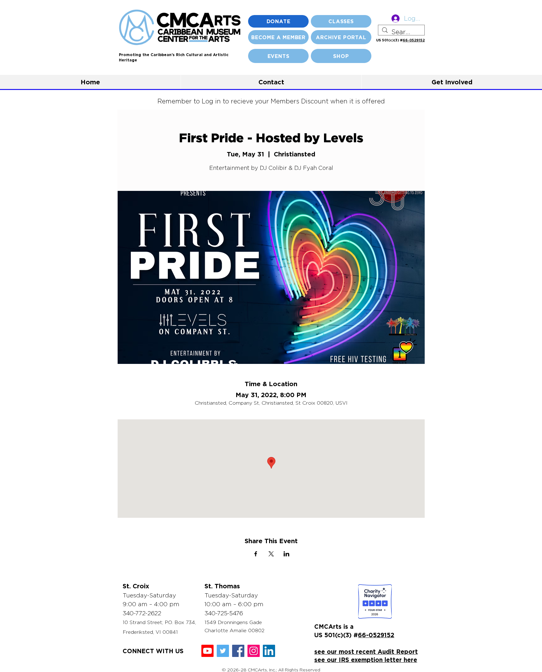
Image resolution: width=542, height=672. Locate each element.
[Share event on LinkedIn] (287, 553)
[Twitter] (223, 651)
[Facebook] (238, 651)
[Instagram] (253, 651)
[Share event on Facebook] (256, 553)
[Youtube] (207, 651)
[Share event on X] (271, 553)
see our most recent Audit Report (366, 651)
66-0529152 (414, 40)
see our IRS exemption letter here (365, 659)
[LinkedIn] (269, 651)
